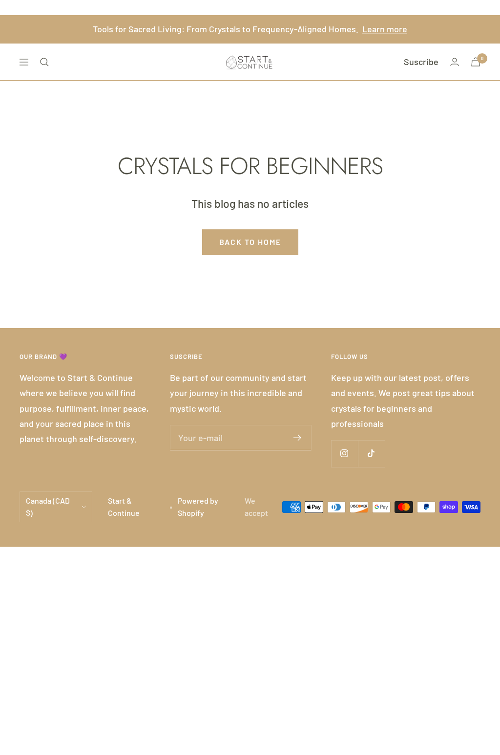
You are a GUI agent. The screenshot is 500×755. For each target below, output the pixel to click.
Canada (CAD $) (48, 506)
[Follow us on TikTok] (371, 453)
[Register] (297, 437)
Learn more (384, 28)
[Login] (454, 62)
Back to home (250, 241)
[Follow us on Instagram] (344, 453)
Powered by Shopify (198, 506)
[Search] (44, 62)
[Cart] (475, 62)
